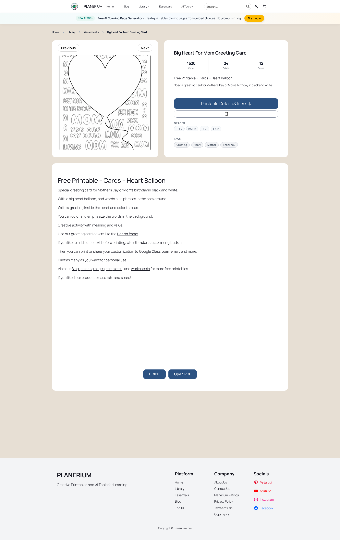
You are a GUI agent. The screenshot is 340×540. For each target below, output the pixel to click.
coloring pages (92, 268)
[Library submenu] (148, 6)
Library (71, 32)
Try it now (254, 18)
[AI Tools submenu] (192, 6)
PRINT (154, 374)
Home (55, 32)
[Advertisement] (170, 322)
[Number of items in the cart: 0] (264, 6)
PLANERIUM (93, 6)
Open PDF (182, 374)
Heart (197, 145)
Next (145, 47)
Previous (68, 47)
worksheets (140, 268)
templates (114, 268)
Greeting (181, 145)
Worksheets (91, 32)
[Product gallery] (105, 102)
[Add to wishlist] (226, 114)
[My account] (256, 6)
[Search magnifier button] (248, 6)
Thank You (229, 145)
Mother (211, 145)
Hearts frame (127, 233)
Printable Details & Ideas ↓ (226, 103)
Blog (75, 268)
